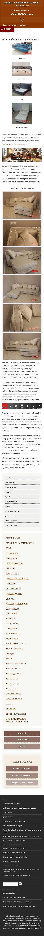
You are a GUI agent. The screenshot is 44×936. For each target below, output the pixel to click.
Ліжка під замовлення (12, 511)
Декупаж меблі (8, 817)
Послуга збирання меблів (22, 782)
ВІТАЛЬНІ (10, 568)
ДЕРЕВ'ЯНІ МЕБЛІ (13, 588)
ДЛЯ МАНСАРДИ (13, 633)
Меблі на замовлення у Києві (21, 2)
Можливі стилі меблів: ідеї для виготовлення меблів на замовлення (22, 831)
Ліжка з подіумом (11, 525)
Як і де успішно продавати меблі (14, 841)
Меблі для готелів (11, 521)
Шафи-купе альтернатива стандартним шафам (19, 808)
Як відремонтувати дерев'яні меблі (15, 857)
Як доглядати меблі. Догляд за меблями (17, 902)
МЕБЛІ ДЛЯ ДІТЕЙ (14, 593)
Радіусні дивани (10, 487)
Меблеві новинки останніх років (14, 821)
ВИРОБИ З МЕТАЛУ (14, 648)
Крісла (7, 506)
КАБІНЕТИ (10, 618)
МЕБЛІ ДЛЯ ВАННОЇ (14, 563)
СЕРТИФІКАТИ (22, 739)
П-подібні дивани (11, 501)
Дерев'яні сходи (12, 638)
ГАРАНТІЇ (22, 733)
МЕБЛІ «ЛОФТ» (12, 608)
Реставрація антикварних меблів (14, 853)
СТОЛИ (9, 548)
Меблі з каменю (12, 678)
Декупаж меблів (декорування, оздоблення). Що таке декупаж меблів (21, 870)
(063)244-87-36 (18, 14)
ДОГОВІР (22, 746)
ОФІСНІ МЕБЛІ (12, 573)
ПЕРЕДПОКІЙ (12, 553)
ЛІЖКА (9, 658)
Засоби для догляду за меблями (14, 897)
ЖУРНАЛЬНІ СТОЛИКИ (16, 643)
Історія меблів (7, 812)
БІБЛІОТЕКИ (11, 613)
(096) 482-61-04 (34, 925)
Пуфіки (7, 492)
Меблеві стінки (12, 688)
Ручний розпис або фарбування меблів (16, 875)
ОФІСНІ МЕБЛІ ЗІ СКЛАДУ (17, 578)
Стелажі (9, 704)
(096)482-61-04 (21, 10)
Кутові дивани (10, 483)
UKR (22, 19)
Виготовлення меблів (22, 768)
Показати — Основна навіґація (15, 25)
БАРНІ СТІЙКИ (12, 623)
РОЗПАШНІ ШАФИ (14, 699)
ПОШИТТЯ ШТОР (13, 694)
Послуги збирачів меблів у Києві (14, 848)
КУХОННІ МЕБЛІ (13, 538)
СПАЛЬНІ (10, 598)
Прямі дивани (10, 478)
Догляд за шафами (9, 893)
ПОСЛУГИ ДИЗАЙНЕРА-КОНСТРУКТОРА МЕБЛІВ (17, 720)
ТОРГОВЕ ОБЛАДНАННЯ (16, 603)
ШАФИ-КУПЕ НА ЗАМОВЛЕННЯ (20, 543)
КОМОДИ (10, 653)
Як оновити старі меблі (11, 861)
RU (22, 21)
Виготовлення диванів (22, 775)
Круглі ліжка (9, 497)
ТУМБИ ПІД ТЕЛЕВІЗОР (16, 714)
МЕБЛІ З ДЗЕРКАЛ (13, 673)
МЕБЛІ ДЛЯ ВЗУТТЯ (14, 668)
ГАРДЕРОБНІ (11, 558)
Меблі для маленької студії (12, 825)
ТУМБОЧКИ (11, 709)
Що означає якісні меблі (11, 803)
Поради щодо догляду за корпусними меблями (19, 906)
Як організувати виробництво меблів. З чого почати (21, 836)
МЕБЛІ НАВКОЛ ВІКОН (16, 663)
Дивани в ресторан (11, 516)
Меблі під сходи (12, 683)
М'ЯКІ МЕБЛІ (11, 583)
